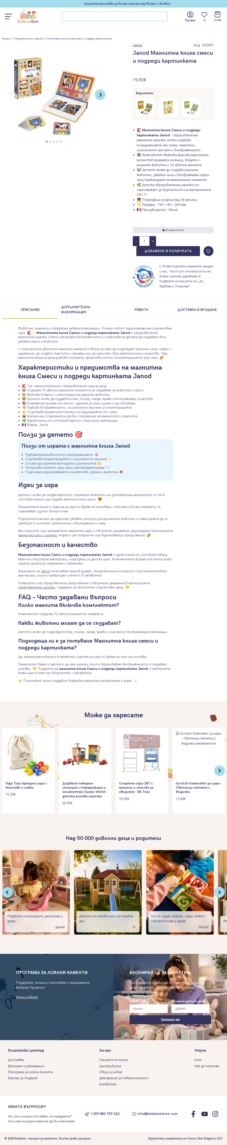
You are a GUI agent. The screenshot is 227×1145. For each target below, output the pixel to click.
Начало (6, 38)
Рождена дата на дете (188, 1001)
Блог (198, 1060)
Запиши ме (170, 1019)
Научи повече (27, 997)
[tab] (47, 142)
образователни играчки (36, 587)
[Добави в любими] (208, 251)
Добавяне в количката (168, 251)
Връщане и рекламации (26, 1066)
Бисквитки (108, 1084)
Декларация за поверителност (124, 1078)
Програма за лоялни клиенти (30, 1072)
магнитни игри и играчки (37, 535)
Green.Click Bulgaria (201, 1138)
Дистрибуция (110, 1066)
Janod (137, 45)
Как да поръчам (206, 1066)
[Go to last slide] (7, 892)
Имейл (134, 1001)
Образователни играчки (29, 38)
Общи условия (110, 1072)
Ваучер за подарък (22, 1078)
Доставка (16, 1060)
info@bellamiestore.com (158, 1114)
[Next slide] (100, 94)
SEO (220, 1138)
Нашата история (113, 1060)
